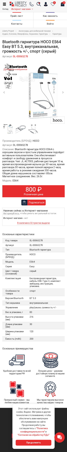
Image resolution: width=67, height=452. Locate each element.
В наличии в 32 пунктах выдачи (33, 223)
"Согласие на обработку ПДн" (33, 435)
